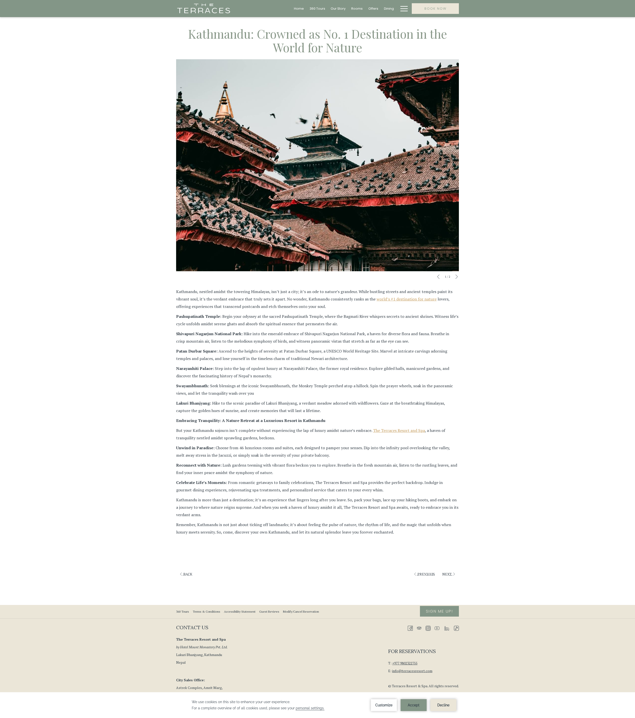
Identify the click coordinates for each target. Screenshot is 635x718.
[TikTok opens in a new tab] (456, 628)
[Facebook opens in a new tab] (410, 628)
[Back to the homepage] (203, 8)
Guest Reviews (269, 611)
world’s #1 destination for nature (407, 299)
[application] (317, 705)
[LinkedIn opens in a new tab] (447, 628)
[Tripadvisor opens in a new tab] (419, 628)
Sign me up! (439, 611)
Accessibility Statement (239, 611)
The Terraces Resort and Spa (399, 430)
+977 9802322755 (404, 663)
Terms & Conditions (206, 611)
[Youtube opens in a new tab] (437, 628)
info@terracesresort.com (412, 670)
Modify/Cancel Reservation (301, 611)
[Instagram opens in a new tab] (428, 628)
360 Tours (183, 611)
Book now (435, 8)
